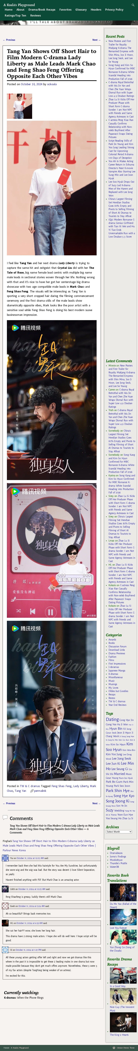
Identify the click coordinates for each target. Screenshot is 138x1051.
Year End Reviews (117, 705)
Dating (112, 719)
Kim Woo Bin (129, 750)
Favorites (65, 9)
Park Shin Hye (118, 790)
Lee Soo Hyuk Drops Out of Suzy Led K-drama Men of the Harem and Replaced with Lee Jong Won (121, 188)
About (20, 9)
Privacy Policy (114, 9)
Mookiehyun (116, 860)
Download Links (117, 650)
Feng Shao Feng (61, 786)
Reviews (35, 15)
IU (124, 728)
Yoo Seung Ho (114, 818)
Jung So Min (113, 740)
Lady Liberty (80, 786)
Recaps (112, 694)
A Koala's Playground (19, 4)
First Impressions (117, 663)
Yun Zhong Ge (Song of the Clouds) (122, 949)
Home (8, 9)
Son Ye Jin (121, 805)
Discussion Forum (117, 646)
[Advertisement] (122, 300)
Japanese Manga (117, 670)
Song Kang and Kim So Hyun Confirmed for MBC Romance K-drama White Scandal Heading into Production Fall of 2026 (122, 72)
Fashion (112, 656)
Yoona (113, 814)
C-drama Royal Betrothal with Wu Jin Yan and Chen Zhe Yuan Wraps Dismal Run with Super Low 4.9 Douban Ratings (121, 89)
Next (96, 40)
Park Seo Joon (122, 785)
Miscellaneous (116, 677)
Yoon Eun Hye (125, 814)
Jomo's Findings (118, 856)
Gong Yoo (111, 724)
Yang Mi (128, 811)
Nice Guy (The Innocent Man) (122, 1009)
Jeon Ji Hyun (124, 732)
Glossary (81, 9)
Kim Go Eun (124, 740)
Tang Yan (20, 791)
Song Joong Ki (117, 801)
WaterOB (114, 867)
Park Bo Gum (114, 781)
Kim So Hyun (118, 744)
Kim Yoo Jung (114, 754)
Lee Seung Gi (119, 769)
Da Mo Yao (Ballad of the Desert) (123, 906)
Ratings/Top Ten (15, 15)
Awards (112, 639)
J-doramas (114, 667)
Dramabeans (116, 853)
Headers (96, 9)
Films (111, 660)
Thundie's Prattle (118, 863)
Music (111, 681)
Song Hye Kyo (124, 796)
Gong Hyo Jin (126, 720)
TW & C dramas (30, 786)
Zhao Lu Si (127, 818)
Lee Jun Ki (113, 763)
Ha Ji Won (122, 724)
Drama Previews (117, 653)
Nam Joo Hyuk (125, 778)
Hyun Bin (115, 728)
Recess (112, 698)
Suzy (109, 810)
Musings (113, 684)
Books (112, 643)
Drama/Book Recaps (41, 9)
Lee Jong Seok (121, 758)
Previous (9, 40)
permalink (40, 791)
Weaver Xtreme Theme (125, 1048)
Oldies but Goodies (118, 691)
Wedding (119, 810)
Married (119, 774)
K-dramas (113, 674)
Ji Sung (123, 736)
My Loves (113, 687)
